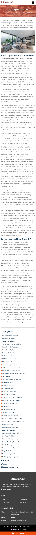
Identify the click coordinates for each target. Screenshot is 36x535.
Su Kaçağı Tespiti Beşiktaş (10, 457)
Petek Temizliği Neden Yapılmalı (11, 433)
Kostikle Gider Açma (8, 388)
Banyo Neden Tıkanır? (8, 424)
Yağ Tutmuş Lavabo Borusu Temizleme (13, 374)
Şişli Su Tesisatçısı (7, 445)
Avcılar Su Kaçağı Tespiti (9, 365)
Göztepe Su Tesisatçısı (8, 341)
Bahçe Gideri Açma (8, 383)
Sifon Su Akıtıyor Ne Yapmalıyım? (12, 397)
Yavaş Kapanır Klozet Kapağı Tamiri (12, 344)
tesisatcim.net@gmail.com (11, 467)
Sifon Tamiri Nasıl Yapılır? (9, 403)
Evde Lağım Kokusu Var (9, 391)
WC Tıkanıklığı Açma (8, 362)
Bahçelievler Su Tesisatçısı (10, 347)
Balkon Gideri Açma (8, 385)
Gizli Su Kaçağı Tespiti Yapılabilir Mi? (13, 421)
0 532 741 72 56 (8, 464)
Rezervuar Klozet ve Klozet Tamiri (12, 418)
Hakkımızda (22, 502)
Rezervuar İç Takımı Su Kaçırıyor (11, 400)
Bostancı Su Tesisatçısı (9, 353)
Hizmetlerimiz (23, 499)
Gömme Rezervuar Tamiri (9, 409)
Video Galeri (5, 502)
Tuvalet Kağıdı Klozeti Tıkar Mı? (11, 380)
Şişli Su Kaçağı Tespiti (8, 454)
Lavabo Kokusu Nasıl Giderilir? (11, 371)
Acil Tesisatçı (6, 377)
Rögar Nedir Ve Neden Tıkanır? (11, 451)
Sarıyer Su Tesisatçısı (8, 430)
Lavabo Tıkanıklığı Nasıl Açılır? (11, 442)
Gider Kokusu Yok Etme (9, 394)
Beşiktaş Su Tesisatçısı (9, 448)
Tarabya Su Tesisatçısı (8, 412)
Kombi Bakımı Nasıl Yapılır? (10, 415)
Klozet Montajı (6, 406)
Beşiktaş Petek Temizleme (10, 439)
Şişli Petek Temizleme (8, 436)
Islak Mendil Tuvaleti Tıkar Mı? (11, 359)
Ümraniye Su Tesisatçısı (9, 350)
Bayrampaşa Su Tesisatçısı (10, 335)
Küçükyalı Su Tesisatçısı (9, 338)
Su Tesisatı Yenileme (8, 356)
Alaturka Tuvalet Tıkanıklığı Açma (12, 368)
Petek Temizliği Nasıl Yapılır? (10, 427)
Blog (3, 499)
